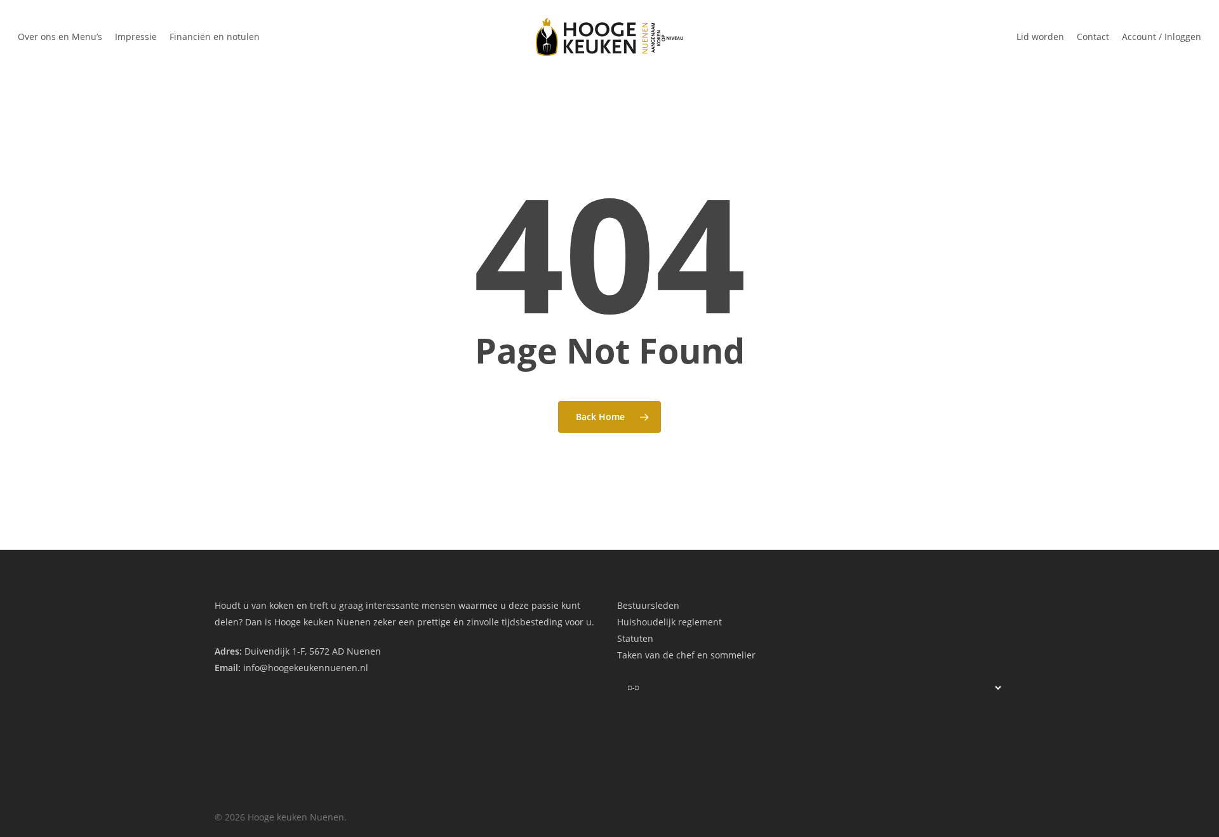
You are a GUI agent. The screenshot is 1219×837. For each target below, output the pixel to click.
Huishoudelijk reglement (669, 622)
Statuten (635, 638)
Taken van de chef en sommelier (686, 655)
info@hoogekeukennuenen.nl (305, 668)
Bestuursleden (648, 605)
